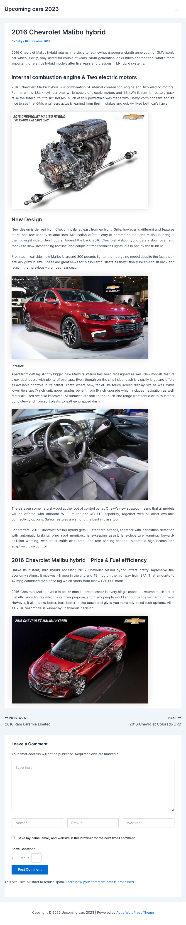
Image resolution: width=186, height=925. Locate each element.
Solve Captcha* (23, 849)
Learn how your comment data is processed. (100, 882)
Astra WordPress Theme (135, 913)
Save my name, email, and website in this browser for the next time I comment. (77, 838)
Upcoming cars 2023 (32, 9)
